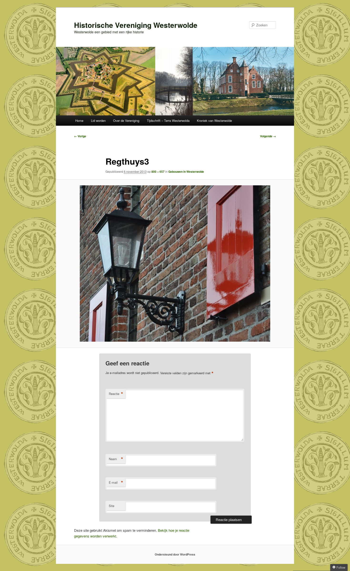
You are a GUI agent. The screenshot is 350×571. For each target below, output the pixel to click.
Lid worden (98, 120)
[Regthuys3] (175, 263)
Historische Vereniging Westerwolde (135, 25)
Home (79, 120)
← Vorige (80, 136)
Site (111, 505)
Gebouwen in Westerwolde (186, 171)
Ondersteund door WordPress (175, 554)
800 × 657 (158, 171)
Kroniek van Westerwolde (214, 120)
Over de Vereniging (126, 120)
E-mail (116, 482)
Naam (116, 459)
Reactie (116, 394)
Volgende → (268, 136)
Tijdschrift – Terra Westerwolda (168, 120)
